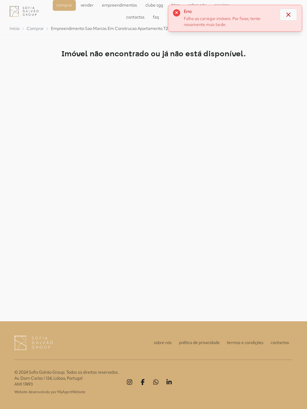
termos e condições (245, 343)
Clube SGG (154, 5)
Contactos (135, 17)
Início (14, 29)
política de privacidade (199, 343)
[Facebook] (143, 382)
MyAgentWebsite (71, 392)
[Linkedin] (169, 382)
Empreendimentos (119, 5)
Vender (87, 5)
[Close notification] (288, 15)
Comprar (64, 5)
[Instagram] (130, 382)
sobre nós (163, 343)
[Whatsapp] (156, 382)
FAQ (156, 17)
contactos (280, 343)
